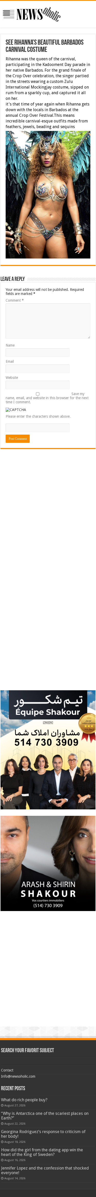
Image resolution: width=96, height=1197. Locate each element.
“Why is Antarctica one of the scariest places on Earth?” (45, 1116)
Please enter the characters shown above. (38, 416)
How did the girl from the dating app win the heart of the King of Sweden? (42, 1152)
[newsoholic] (32, 13)
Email (10, 361)
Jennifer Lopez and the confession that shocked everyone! (45, 1170)
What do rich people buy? (24, 1099)
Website (12, 378)
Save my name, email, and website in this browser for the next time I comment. (47, 398)
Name (10, 345)
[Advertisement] (48, 487)
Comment (15, 300)
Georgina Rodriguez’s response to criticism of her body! (43, 1134)
